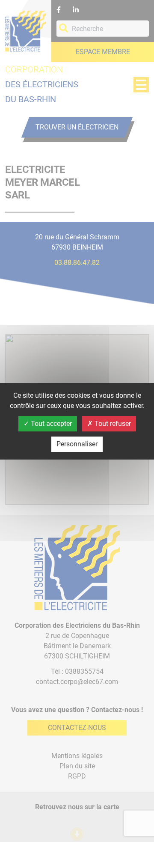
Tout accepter (50, 424)
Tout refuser (112, 424)
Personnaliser (77, 444)
